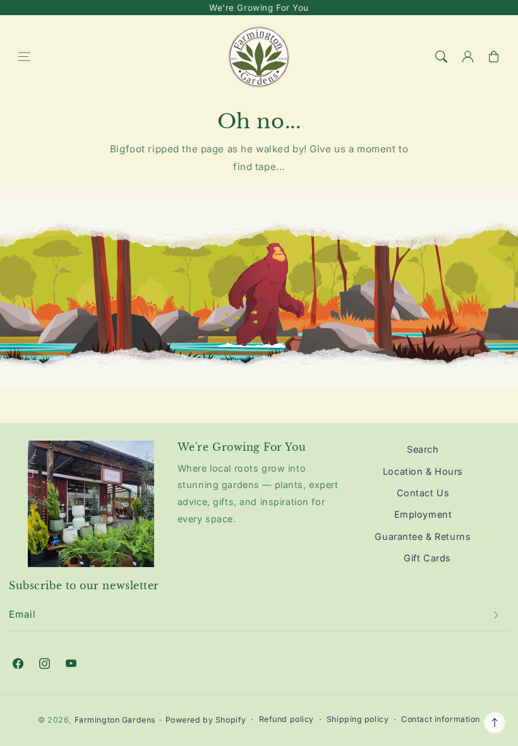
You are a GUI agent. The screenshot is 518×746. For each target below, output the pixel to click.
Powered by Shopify (206, 720)
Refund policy (286, 719)
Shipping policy (358, 719)
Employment (423, 514)
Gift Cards (427, 558)
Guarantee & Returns (423, 536)
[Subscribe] (496, 615)
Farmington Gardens (115, 720)
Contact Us (423, 492)
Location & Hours (423, 471)
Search (422, 449)
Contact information (440, 719)
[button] (24, 57)
